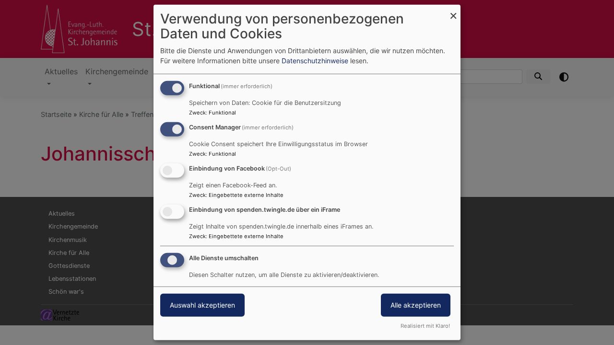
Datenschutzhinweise (315, 61)
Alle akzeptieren (415, 304)
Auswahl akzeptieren (202, 304)
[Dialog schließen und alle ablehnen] (453, 11)
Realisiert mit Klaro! (425, 325)
